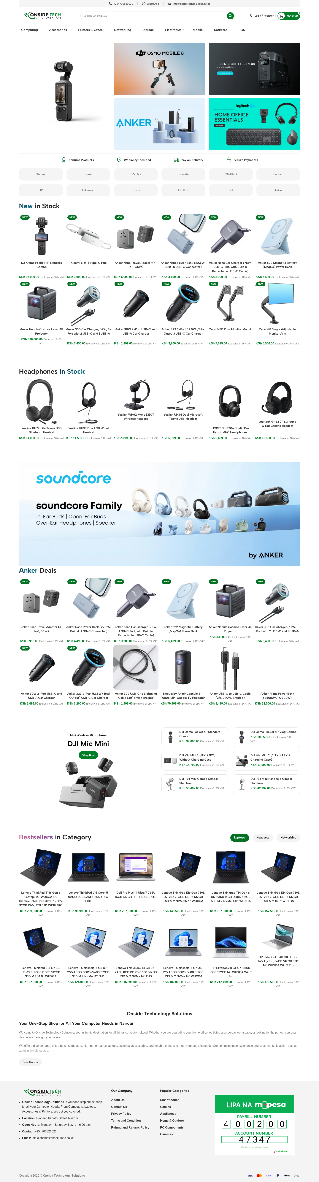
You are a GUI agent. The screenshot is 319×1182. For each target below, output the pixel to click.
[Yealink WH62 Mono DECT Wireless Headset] (135, 395)
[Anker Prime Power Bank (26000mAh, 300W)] (277, 667)
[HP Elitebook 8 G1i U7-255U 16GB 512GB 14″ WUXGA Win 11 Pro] (231, 942)
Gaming (165, 1106)
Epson (135, 190)
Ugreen (88, 174)
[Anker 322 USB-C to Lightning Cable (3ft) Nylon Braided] (135, 667)
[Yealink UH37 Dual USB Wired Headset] (88, 402)
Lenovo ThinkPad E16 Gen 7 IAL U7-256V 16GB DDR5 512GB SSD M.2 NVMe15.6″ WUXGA (183, 897)
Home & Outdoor (172, 1120)
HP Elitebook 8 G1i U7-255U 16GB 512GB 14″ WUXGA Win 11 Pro (231, 972)
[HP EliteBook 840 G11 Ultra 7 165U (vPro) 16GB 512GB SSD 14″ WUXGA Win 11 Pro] (278, 936)
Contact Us (119, 1106)
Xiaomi (40, 174)
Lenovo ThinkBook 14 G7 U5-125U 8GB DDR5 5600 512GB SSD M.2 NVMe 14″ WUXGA (183, 972)
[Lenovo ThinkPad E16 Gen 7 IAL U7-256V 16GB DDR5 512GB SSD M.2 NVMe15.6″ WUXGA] (183, 867)
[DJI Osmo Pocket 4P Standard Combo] (170, 737)
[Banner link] (88, 769)
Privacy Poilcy (121, 1113)
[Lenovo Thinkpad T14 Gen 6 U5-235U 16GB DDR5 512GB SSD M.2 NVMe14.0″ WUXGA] (231, 867)
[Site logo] (42, 15)
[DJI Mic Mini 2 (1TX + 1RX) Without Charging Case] (170, 761)
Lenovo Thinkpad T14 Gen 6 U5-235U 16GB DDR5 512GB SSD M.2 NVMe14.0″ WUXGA (231, 897)
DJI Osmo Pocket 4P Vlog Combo (273, 732)
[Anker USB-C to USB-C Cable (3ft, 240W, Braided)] (230, 667)
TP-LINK (136, 174)
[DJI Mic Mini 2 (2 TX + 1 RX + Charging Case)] (242, 761)
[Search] (230, 15)
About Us (118, 1100)
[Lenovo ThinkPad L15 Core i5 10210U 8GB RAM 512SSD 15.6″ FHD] (88, 867)
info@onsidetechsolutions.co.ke (191, 3)
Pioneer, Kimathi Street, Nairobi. (57, 1118)
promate (183, 174)
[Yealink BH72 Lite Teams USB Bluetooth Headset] (41, 402)
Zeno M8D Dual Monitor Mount (230, 329)
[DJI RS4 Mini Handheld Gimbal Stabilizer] (242, 784)
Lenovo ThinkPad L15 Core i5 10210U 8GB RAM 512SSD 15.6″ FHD (88, 897)
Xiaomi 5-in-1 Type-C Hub (89, 263)
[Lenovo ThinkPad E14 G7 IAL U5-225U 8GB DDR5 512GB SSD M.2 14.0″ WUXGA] (41, 942)
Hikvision (88, 190)
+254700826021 (123, 3)
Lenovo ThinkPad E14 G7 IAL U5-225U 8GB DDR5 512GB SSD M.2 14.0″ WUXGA (40, 972)
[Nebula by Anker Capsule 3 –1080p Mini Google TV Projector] (183, 667)
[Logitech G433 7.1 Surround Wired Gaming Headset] (277, 398)
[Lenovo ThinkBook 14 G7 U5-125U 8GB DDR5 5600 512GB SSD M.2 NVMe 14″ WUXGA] (183, 942)
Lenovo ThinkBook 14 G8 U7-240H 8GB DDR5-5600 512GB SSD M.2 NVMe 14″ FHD (136, 972)
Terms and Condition (126, 1120)
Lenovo (278, 174)
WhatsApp (153, 3)
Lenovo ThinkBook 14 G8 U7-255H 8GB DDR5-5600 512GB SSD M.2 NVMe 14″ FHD (88, 972)
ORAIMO (231, 174)
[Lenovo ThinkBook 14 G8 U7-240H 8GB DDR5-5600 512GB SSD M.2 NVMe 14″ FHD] (136, 942)
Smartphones (169, 1100)
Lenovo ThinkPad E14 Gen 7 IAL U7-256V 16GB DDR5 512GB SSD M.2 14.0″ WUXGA (278, 897)
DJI (230, 190)
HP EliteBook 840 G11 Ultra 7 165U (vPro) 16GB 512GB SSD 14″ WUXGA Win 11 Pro (278, 961)
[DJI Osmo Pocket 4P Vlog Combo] (242, 737)
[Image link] (42, 1092)
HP (41, 190)
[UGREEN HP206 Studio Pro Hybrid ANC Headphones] (230, 402)
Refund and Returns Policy (130, 1127)
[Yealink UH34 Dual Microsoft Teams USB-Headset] (183, 395)
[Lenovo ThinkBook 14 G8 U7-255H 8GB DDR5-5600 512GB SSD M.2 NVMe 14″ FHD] (88, 942)
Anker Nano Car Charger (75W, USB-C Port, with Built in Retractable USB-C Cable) (230, 267)
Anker (278, 190)
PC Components (172, 1127)
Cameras (166, 1134)
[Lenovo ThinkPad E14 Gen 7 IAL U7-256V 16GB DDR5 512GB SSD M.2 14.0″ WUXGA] (278, 867)
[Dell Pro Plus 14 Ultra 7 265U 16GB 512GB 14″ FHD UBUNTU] (136, 867)
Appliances (168, 1113)
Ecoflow (183, 190)
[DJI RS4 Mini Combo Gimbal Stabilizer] (170, 784)
